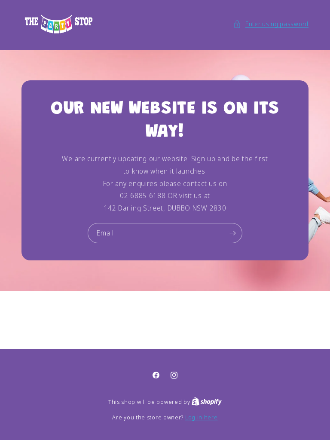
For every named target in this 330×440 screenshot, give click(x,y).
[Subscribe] (232, 233)
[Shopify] (207, 402)
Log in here (201, 417)
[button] (271, 23)
